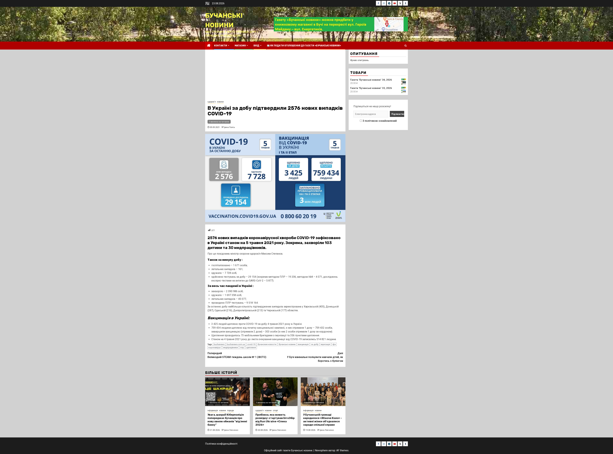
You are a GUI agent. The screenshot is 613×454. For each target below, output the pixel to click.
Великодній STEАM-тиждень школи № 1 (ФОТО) (237, 355)
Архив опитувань (359, 60)
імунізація (325, 344)
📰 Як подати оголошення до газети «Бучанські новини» (304, 45)
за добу (314, 344)
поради (230, 410)
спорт (275, 410)
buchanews (219, 344)
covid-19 (251, 344)
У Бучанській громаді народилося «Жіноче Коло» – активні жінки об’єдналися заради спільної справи (322, 419)
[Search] (406, 46)
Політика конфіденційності (221, 443)
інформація (213, 410)
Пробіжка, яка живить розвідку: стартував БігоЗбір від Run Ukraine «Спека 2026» (275, 419)
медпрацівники (230, 347)
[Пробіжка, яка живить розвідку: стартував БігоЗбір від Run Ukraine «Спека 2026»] (275, 391)
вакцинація (303, 344)
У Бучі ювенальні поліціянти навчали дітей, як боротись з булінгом (315, 357)
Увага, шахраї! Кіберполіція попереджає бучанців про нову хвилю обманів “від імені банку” (227, 419)
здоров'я (212, 102)
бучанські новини (287, 344)
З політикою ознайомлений (380, 120)
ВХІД (256, 45)
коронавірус (214, 347)
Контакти (220, 45)
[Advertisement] (275, 76)
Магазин (240, 45)
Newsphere (321, 450)
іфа (334, 344)
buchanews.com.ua (236, 344)
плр (242, 347)
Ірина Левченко (231, 430)
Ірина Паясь (229, 127)
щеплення (251, 347)
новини (220, 102)
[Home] (209, 45)
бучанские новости (267, 344)
